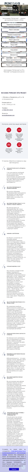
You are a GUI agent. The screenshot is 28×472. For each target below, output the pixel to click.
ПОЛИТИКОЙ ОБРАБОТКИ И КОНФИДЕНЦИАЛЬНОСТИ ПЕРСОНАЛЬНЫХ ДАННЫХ (14, 453)
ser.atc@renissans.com (8, 115)
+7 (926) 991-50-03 (7, 110)
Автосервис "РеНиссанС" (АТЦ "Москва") (13, 93)
